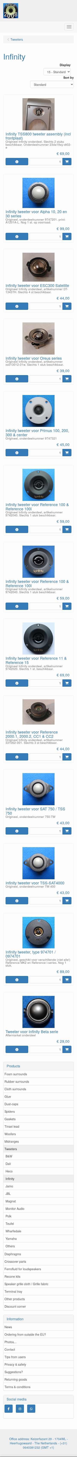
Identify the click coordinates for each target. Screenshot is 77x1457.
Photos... (10, 1342)
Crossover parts (15, 1261)
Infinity (10, 1178)
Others (10, 1246)
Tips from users (15, 1357)
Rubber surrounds (16, 1081)
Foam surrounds (15, 1074)
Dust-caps (11, 1104)
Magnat (11, 1201)
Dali (8, 1163)
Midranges (11, 1141)
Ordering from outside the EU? (25, 1334)
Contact (9, 1349)
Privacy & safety (15, 1364)
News (8, 1327)
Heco (9, 1171)
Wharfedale (13, 1231)
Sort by (68, 77)
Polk (8, 1216)
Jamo (9, 1186)
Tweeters (10, 1149)
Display (65, 65)
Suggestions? (13, 1372)
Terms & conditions (17, 1387)
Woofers (10, 1134)
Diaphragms (12, 1254)
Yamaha (11, 1238)
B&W (9, 1156)
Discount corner (15, 1306)
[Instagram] (20, 1409)
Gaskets (10, 1119)
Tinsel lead (11, 1126)
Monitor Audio (15, 1208)
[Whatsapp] (31, 1409)
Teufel (10, 1223)
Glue (7, 1096)
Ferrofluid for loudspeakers (22, 1269)
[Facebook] (8, 1409)
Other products (14, 1299)
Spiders (9, 1111)
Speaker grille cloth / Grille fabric (26, 1284)
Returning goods (15, 1379)
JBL (8, 1193)
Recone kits (12, 1276)
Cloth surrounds (15, 1089)
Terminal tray (13, 1291)
